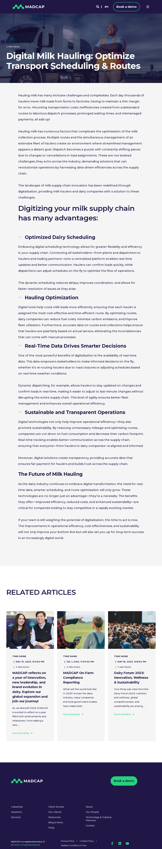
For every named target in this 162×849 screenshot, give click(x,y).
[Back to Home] (28, 6)
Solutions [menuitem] (16, 812)
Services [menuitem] (16, 817)
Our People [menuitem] (92, 812)
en (106, 6)
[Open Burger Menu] (148, 6)
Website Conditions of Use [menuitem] (73, 845)
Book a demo (126, 6)
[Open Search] (97, 6)
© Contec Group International (25, 845)
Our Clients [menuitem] (54, 812)
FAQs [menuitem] (51, 827)
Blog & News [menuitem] (55, 822)
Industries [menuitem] (17, 806)
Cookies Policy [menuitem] (87, 841)
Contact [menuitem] (90, 825)
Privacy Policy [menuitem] (67, 841)
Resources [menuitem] (54, 817)
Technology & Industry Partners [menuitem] (99, 819)
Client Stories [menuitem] (56, 806)
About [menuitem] (89, 806)
